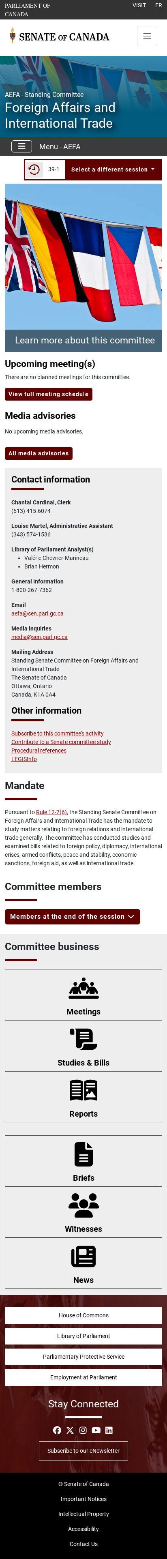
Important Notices (84, 1499)
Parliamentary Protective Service (83, 1356)
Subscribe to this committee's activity (57, 733)
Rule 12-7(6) (51, 812)
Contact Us (84, 1544)
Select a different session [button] (110, 169)
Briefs (83, 1178)
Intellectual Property (83, 1514)
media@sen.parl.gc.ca (39, 637)
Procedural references (38, 750)
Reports (83, 1114)
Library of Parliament (83, 1336)
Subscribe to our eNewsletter (83, 1450)
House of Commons (84, 1315)
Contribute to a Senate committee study (61, 742)
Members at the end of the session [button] (68, 916)
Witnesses (83, 1229)
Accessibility (83, 1529)
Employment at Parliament (83, 1377)
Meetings (83, 1011)
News (83, 1280)
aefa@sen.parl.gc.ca (37, 613)
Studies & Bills (83, 1063)
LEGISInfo (24, 759)
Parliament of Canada (40, 9)
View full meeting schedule (49, 394)
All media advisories (39, 453)
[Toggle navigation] (147, 36)
